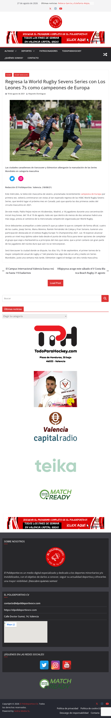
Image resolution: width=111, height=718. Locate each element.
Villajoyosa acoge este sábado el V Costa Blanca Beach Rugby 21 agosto (81, 270)
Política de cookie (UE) (91, 708)
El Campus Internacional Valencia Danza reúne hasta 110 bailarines (30, 270)
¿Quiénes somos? (14, 57)
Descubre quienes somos (43, 581)
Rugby (8, 75)
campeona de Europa (91, 194)
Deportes (26, 51)
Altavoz (9, 51)
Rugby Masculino (21, 75)
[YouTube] (66, 665)
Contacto (33, 57)
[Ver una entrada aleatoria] (105, 54)
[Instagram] (55, 665)
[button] (15, 51)
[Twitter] (44, 665)
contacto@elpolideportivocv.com (22, 603)
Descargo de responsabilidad (74, 712)
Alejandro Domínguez (37, 93)
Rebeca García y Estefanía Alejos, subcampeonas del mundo (74, 5)
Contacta (95, 712)
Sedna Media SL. (22, 711)
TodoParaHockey (71, 51)
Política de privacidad (67, 708)
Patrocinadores (48, 51)
